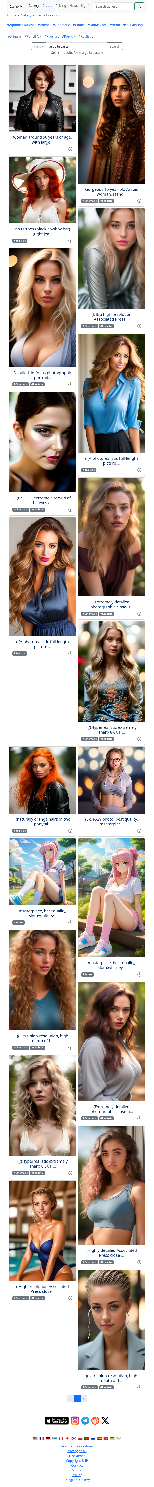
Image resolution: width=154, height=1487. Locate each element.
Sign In (86, 5)
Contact (77, 1465)
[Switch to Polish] (80, 1438)
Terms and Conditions (77, 1446)
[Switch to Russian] (93, 1438)
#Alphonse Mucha (21, 25)
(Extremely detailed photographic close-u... (111, 604)
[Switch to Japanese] (67, 1438)
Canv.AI (17, 6)
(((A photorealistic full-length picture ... (42, 644)
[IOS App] (57, 1421)
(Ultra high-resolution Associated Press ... (111, 317)
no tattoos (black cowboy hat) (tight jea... (42, 231)
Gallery (33, 5)
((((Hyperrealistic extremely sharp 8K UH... (111, 730)
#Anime (44, 25)
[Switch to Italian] (61, 1438)
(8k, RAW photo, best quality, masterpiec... (111, 821)
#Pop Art (68, 36)
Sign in (77, 1470)
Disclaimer (77, 1456)
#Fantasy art (97, 25)
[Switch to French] (41, 1438)
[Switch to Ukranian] (112, 1438)
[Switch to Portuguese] (86, 1438)
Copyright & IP (77, 1460)
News (73, 5)
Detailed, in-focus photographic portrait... (42, 375)
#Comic (78, 25)
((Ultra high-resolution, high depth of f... (42, 1038)
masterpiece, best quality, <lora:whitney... (42, 913)
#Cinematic (61, 25)
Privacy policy (77, 1451)
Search (115, 46)
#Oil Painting (133, 25)
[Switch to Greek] (54, 1438)
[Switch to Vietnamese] (118, 1438)
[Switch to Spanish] (99, 1438)
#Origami (14, 36)
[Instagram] (75, 1420)
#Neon (115, 25)
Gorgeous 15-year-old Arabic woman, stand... (111, 192)
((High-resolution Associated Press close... (42, 1289)
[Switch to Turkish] (105, 1438)
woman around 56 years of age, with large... (42, 139)
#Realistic (86, 36)
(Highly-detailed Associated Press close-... (111, 1253)
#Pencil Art (33, 36)
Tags (37, 46)
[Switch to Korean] (73, 1438)
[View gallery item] (70, 148)
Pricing (61, 5)
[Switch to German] (48, 1438)
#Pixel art (52, 36)
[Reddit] (95, 1421)
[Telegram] (85, 1421)
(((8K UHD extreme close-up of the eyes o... (42, 500)
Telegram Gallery (77, 1480)
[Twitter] (105, 1420)
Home (11, 15)
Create (47, 5)
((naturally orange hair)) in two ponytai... (43, 821)
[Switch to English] (35, 1438)
